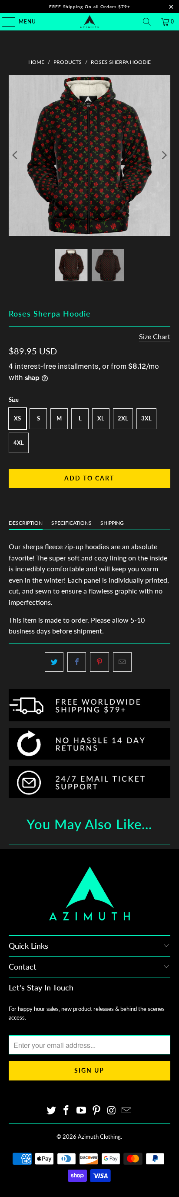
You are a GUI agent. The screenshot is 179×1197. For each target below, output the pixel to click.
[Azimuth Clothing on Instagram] (111, 1111)
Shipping (112, 523)
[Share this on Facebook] (76, 662)
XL (100, 418)
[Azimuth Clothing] (89, 21)
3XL (146, 418)
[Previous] (15, 155)
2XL (123, 418)
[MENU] (4, 21)
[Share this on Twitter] (54, 662)
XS (17, 418)
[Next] (164, 155)
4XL (18, 442)
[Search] (147, 21)
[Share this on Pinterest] (99, 662)
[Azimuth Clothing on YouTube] (81, 1111)
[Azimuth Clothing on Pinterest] (96, 1111)
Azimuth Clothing (99, 1136)
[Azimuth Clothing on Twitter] (51, 1111)
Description (26, 523)
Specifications (71, 523)
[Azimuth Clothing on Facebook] (66, 1111)
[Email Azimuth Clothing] (126, 1111)
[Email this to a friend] (122, 662)
